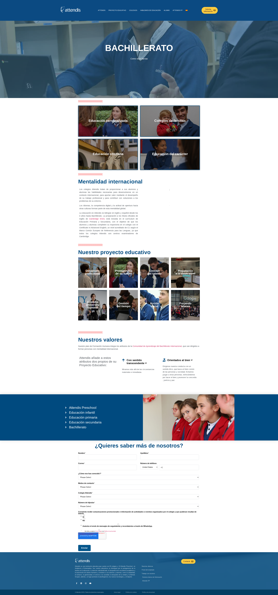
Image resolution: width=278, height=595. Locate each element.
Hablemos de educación (150, 10)
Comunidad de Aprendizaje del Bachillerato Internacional (157, 346)
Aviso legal (99, 531)
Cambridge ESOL (97, 219)
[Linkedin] (81, 583)
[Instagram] (85, 583)
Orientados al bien (179, 360)
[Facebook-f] (76, 583)
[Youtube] (90, 583)
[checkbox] (138, 517)
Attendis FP (177, 10)
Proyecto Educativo (117, 10)
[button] (139, 361)
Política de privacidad (110, 531)
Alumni (167, 10)
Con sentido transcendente (136, 362)
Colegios (133, 10)
